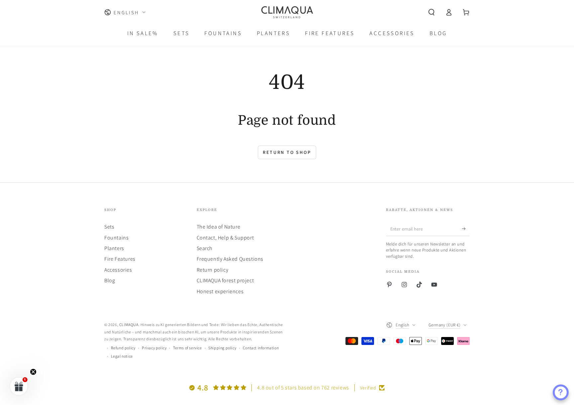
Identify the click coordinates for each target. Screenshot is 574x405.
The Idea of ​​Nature (218, 226)
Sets (109, 226)
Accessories (118, 269)
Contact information (261, 347)
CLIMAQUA (129, 324)
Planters (114, 248)
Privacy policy (154, 347)
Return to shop (287, 152)
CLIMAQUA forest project (225, 280)
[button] (431, 12)
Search (205, 248)
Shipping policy (222, 347)
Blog (109, 280)
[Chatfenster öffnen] (561, 392)
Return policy (213, 269)
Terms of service (187, 347)
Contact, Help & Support (225, 237)
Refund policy (123, 347)
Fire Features (120, 258)
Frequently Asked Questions (230, 258)
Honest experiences (220, 291)
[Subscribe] (466, 228)
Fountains (116, 237)
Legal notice (122, 356)
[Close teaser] (33, 372)
